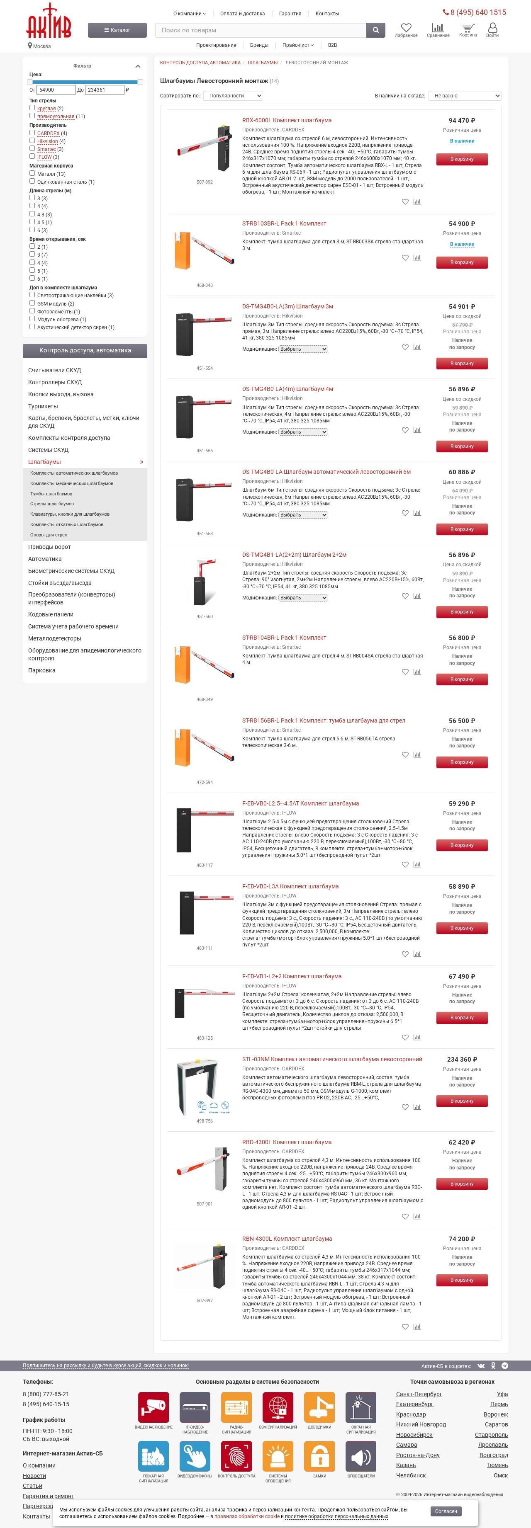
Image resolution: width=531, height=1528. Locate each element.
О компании (39, 1465)
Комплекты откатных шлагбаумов (66, 524)
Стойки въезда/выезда (60, 583)
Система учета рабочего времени (73, 626)
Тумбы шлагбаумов (51, 494)
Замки (319, 1476)
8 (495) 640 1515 (477, 12)
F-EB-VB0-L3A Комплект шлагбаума (290, 886)
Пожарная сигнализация (153, 1478)
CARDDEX (48, 133)
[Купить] (462, 159)
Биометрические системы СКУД (71, 571)
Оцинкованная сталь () (66, 182)
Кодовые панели (50, 614)
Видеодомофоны (195, 1476)
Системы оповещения (278, 1478)
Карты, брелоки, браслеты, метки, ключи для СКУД (83, 422)
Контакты (327, 14)
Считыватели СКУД (54, 370)
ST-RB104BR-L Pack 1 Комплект (284, 637)
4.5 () (44, 223)
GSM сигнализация (278, 1427)
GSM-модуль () (55, 304)
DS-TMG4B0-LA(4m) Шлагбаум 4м (287, 389)
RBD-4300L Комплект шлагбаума (287, 1142)
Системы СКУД (48, 449)
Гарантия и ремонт (48, 1496)
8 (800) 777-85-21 (46, 1394)
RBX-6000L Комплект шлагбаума (287, 120)
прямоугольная (56, 116)
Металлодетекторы (54, 638)
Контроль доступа (237, 1476)
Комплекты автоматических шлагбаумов (74, 473)
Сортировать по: (180, 96)
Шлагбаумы (44, 461)
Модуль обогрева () (61, 320)
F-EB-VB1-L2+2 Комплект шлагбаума (292, 976)
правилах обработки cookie (247, 1516)
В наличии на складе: (400, 96)
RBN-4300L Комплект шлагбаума (287, 1238)
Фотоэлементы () (58, 312)
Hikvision (47, 141)
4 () (42, 206)
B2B (332, 45)
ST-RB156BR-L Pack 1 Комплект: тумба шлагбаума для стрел (323, 720)
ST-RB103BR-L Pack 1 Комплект (284, 223)
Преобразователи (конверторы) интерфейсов (71, 598)
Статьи (32, 1485)
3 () (42, 198)
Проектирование (216, 45)
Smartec (46, 149)
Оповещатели (361, 1476)
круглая (46, 109)
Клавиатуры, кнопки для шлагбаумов (70, 514)
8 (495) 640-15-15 (46, 1404)
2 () (42, 247)
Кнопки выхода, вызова (61, 394)
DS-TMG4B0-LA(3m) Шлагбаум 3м (287, 306)
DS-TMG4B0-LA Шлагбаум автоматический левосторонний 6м (326, 471)
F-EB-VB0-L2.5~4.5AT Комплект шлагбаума (300, 803)
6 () (42, 230)
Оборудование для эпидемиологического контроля (84, 654)
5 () (42, 271)
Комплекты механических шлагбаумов (71, 483)
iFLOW (44, 157)
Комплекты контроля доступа (69, 437)
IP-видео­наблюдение (195, 1429)
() (50, 109)
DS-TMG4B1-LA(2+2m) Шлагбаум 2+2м (294, 554)
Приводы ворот (49, 546)
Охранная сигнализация (361, 1429)
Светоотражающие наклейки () (75, 295)
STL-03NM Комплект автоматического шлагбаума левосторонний (332, 1059)
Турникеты (43, 406)
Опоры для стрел (48, 535)
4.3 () (44, 215)
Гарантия (290, 14)
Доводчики (319, 1427)
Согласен (446, 1511)
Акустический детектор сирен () (75, 327)
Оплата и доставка (242, 14)
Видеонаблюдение (154, 1427)
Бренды (259, 45)
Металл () (51, 174)
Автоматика (45, 558)
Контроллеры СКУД (55, 382)
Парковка (42, 670)
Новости (34, 1475)
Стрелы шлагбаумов (52, 504)
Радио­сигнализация (236, 1429)
